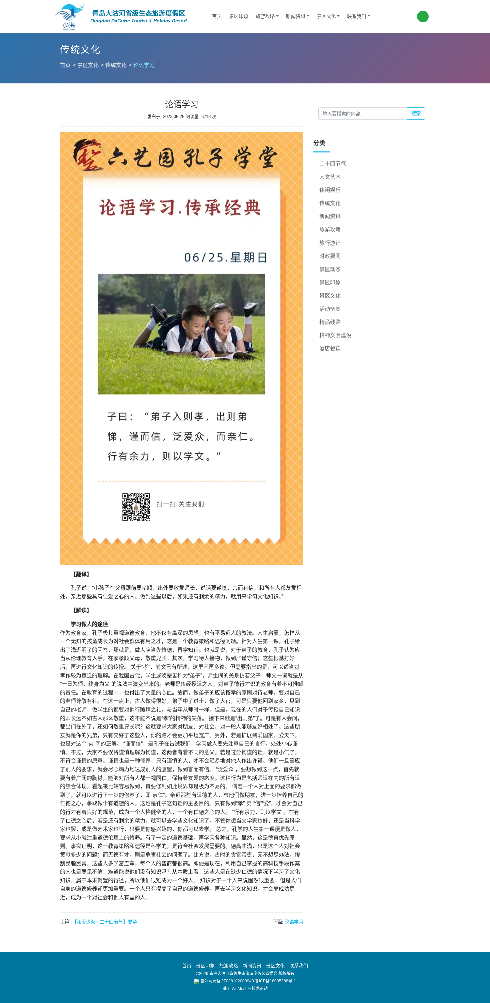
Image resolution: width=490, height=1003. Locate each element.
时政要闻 (330, 256)
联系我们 (356, 16)
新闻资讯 (295, 16)
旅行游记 (330, 243)
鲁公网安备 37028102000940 (226, 981)
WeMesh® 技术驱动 (250, 988)
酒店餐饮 (330, 348)
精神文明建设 (335, 335)
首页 (217, 16)
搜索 (416, 113)
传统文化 (116, 65)
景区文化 (326, 16)
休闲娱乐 (330, 190)
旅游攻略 (265, 16)
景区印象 (238, 16)
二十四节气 (332, 163)
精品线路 (330, 322)
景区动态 (330, 269)
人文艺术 (330, 177)
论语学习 (294, 922)
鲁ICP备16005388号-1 (275, 981)
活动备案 (330, 309)
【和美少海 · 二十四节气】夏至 (104, 922)
